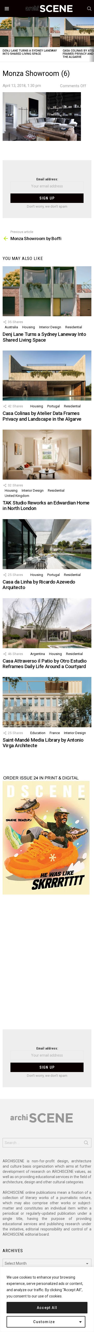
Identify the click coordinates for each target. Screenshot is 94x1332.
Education (37, 733)
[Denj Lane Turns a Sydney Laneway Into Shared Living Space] (30, 32)
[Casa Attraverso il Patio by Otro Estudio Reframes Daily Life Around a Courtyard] (47, 623)
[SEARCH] (89, 8)
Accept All (47, 1308)
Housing (28, 327)
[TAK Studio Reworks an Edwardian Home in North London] (47, 455)
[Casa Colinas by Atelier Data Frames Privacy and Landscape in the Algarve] (47, 376)
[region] (47, 1299)
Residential (73, 327)
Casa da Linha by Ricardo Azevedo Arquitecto (39, 584)
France (55, 733)
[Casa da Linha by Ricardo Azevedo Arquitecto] (47, 544)
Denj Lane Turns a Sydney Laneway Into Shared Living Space (30, 52)
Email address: (47, 179)
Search (86, 1144)
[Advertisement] (47, 965)
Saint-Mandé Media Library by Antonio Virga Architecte (43, 742)
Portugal (53, 406)
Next (91, 39)
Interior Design (50, 327)
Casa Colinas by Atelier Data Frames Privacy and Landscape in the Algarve (42, 416)
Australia (11, 327)
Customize (44, 1322)
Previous (2, 39)
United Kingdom (17, 496)
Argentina (37, 654)
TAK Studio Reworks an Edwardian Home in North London (46, 505)
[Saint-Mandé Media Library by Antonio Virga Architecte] (47, 702)
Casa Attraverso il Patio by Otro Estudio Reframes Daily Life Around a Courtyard (45, 663)
